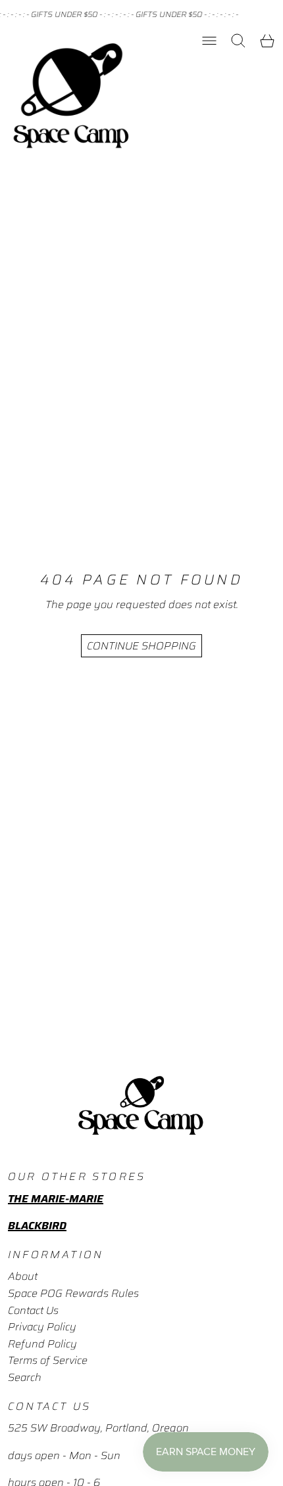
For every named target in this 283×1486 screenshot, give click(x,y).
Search (24, 1377)
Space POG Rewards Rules (73, 1293)
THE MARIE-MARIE (55, 1199)
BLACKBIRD (37, 1225)
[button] (238, 41)
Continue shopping (141, 646)
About (23, 1276)
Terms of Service (48, 1360)
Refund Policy (42, 1344)
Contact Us (33, 1310)
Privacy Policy (42, 1327)
